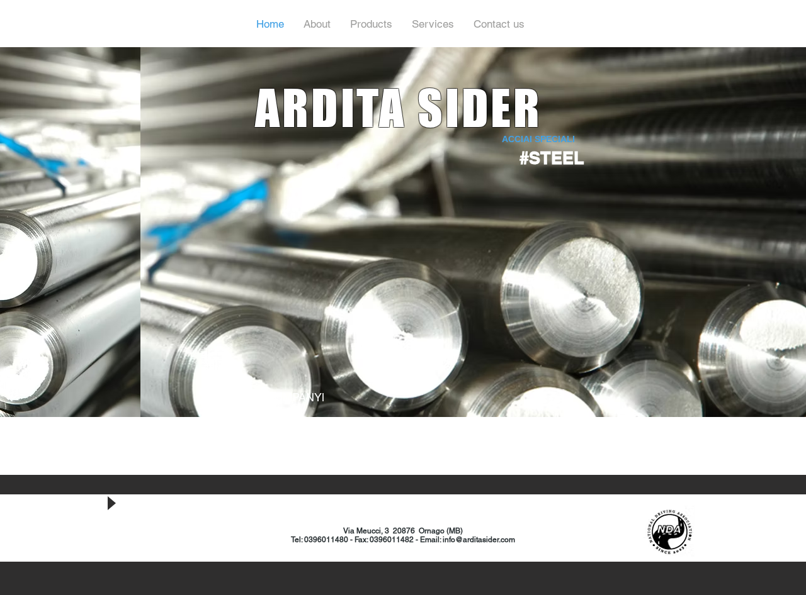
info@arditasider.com (479, 539)
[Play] (111, 503)
